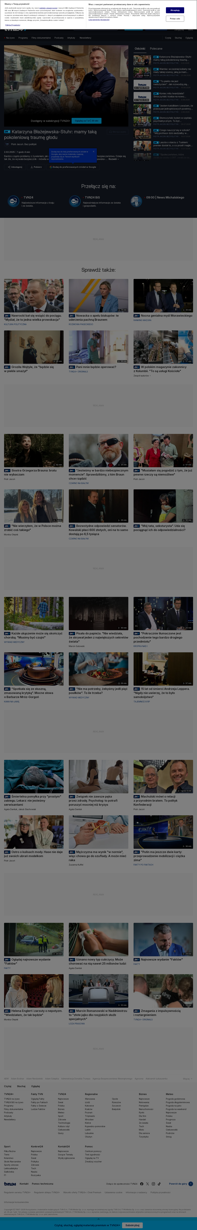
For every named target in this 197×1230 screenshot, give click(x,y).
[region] (98, 14)
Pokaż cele (175, 19)
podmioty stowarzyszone (48, 8)
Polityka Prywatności (12, 25)
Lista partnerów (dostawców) (99, 20)
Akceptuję (175, 10)
